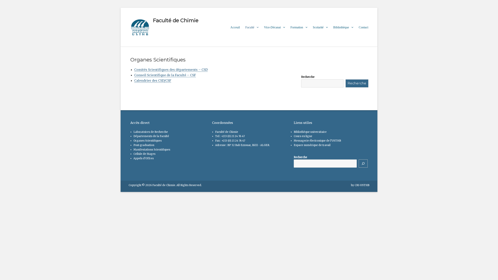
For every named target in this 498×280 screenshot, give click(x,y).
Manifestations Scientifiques (151, 149)
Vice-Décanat (272, 27)
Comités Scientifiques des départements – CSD (171, 70)
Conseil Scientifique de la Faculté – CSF (165, 75)
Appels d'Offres (143, 158)
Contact (363, 27)
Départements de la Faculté (151, 136)
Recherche (308, 77)
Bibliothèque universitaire (310, 132)
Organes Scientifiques (147, 140)
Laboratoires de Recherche (150, 132)
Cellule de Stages (144, 154)
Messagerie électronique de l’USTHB (317, 140)
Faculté (249, 27)
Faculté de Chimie (175, 20)
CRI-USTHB (362, 185)
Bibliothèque (341, 27)
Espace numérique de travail (312, 145)
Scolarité (318, 27)
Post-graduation (143, 145)
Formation (296, 27)
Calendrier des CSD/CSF (152, 80)
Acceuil (235, 27)
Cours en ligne (303, 136)
